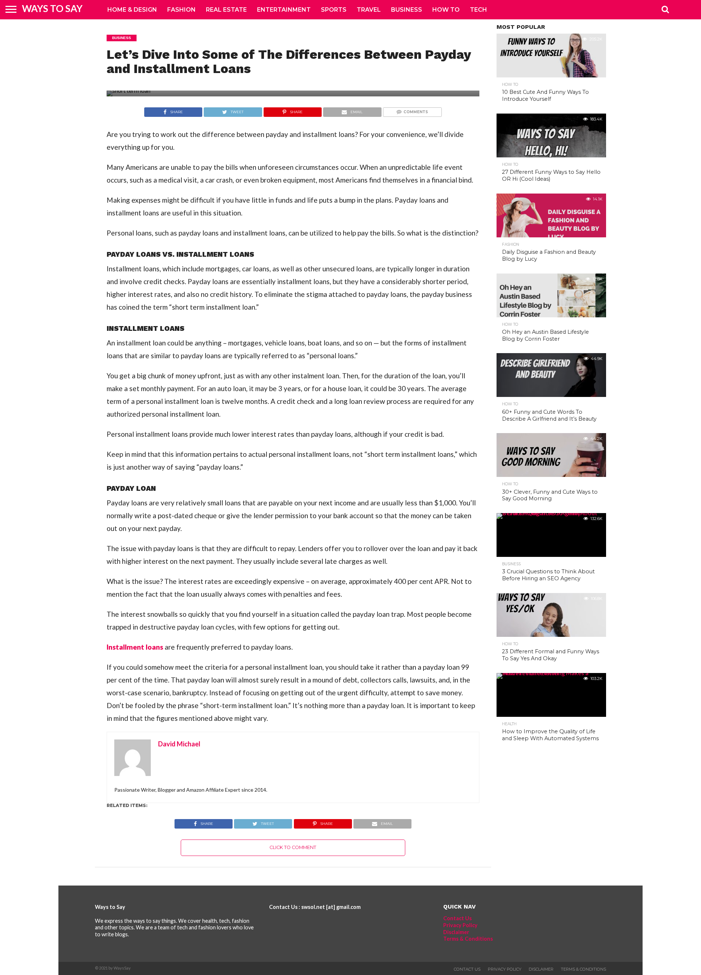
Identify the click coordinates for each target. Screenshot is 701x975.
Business (406, 9)
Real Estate (226, 9)
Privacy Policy (460, 925)
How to (446, 9)
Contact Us (457, 918)
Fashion (181, 9)
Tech (478, 9)
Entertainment (284, 9)
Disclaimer (456, 932)
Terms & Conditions (468, 939)
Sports (333, 9)
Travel (369, 9)
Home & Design (132, 9)
